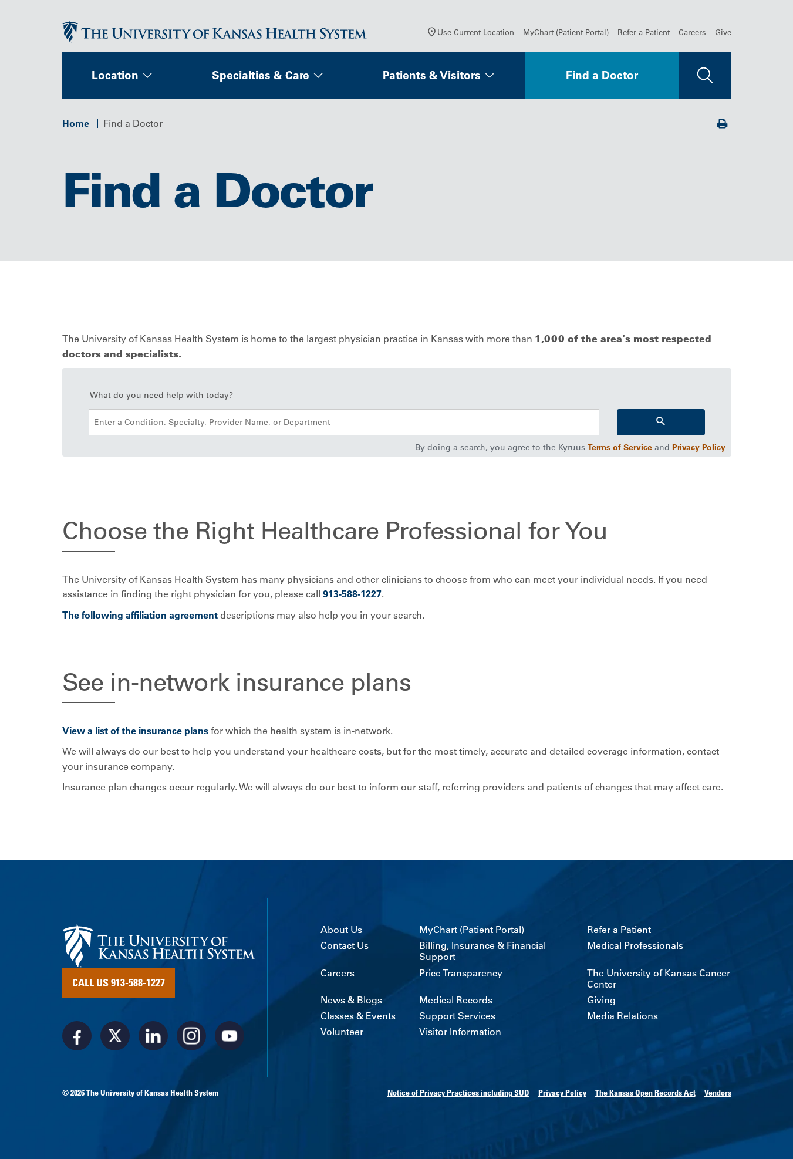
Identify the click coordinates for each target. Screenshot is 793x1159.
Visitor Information (460, 1032)
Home (75, 123)
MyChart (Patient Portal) (566, 32)
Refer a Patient (643, 32)
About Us (341, 929)
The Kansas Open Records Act (645, 1093)
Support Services (457, 1016)
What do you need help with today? (161, 395)
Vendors (717, 1093)
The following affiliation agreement (140, 615)
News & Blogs (351, 1000)
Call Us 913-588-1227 (118, 982)
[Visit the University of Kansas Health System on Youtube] (229, 1035)
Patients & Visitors (432, 75)
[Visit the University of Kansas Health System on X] (115, 1035)
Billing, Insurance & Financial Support (482, 951)
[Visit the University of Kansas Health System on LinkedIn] (153, 1035)
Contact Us (344, 945)
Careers (692, 32)
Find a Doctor (602, 75)
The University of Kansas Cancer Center (658, 979)
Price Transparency (460, 973)
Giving (601, 1000)
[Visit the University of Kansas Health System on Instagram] (191, 1035)
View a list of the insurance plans (135, 730)
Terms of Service (620, 447)
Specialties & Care (260, 75)
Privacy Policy (698, 447)
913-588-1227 (352, 594)
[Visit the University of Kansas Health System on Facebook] (77, 1035)
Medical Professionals (635, 945)
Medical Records (455, 1000)
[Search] (661, 422)
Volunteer (341, 1032)
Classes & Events (358, 1016)
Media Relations (622, 1016)
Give (723, 32)
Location (115, 75)
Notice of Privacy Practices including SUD (458, 1093)
